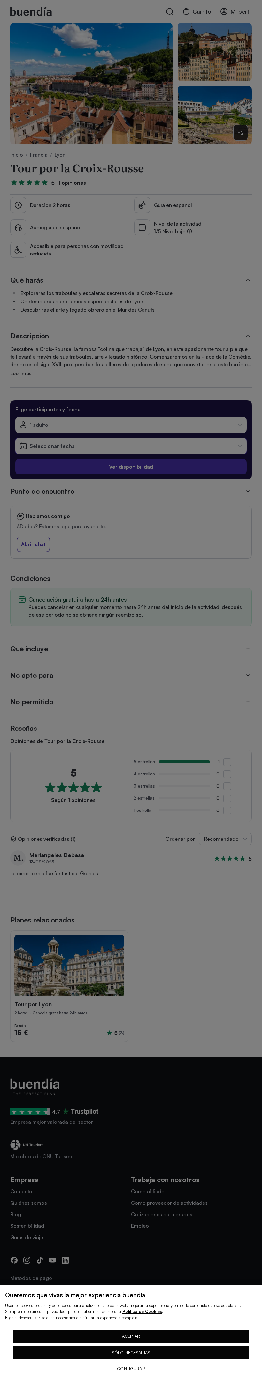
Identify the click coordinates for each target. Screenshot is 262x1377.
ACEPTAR (131, 1336)
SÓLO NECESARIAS (131, 1352)
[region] (131, 1331)
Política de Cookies (142, 1311)
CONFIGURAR (131, 1368)
